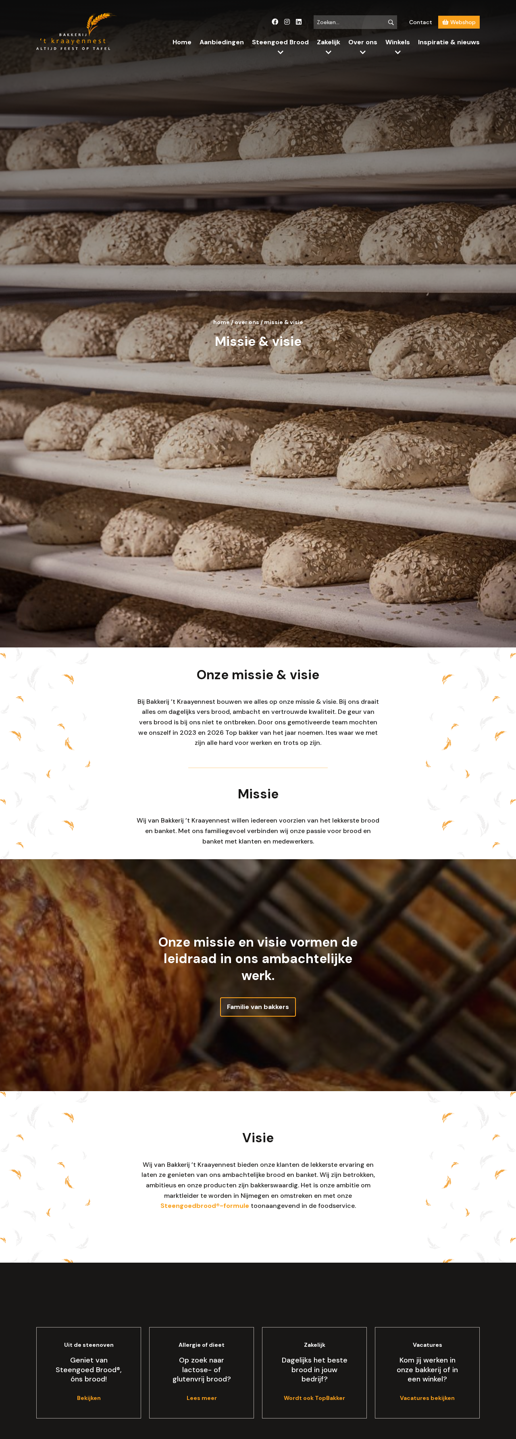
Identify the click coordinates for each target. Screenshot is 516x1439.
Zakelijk (328, 42)
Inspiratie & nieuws (449, 42)
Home (182, 42)
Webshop (462, 22)
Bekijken (89, 1398)
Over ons (362, 42)
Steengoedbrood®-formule (204, 1205)
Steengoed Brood (280, 42)
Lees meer (202, 1398)
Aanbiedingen (222, 42)
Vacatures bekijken (427, 1398)
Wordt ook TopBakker (314, 1398)
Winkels (397, 42)
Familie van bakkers (258, 1007)
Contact (420, 22)
